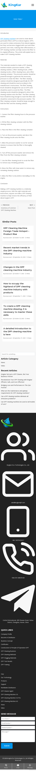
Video (3, 366)
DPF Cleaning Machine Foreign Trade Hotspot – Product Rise (16, 231)
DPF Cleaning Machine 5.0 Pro (11, 698)
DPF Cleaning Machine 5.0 (9, 694)
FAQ (2, 674)
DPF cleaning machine (7, 39)
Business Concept (7, 641)
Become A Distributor (8, 637)
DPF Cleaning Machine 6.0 (9, 701)
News (28, 238)
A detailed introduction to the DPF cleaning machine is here (17, 331)
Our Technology (6, 677)
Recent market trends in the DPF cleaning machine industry (17, 250)
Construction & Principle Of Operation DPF (15, 648)
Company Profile (6, 634)
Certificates (5, 644)
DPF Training (5, 665)
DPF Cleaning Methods (8, 654)
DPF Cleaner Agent (7, 691)
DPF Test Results (6, 661)
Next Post (31, 206)
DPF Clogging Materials (8, 658)
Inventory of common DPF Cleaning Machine (8, 207)
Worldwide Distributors (8, 688)
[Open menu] (32, 5)
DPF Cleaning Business (8, 651)
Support (3, 684)
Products (4, 681)
